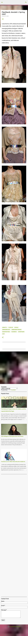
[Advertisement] (14, 368)
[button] (3, 19)
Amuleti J (4, 327)
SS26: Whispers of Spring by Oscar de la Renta (12, 436)
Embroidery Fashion (16, 329)
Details (16, 327)
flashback (14, 331)
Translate (13, 390)
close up (11, 327)
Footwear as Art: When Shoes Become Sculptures (13, 461)
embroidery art (6, 329)
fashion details (6, 331)
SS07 (3, 333)
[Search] (26, 2)
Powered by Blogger (14, 626)
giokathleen (21, 331)
